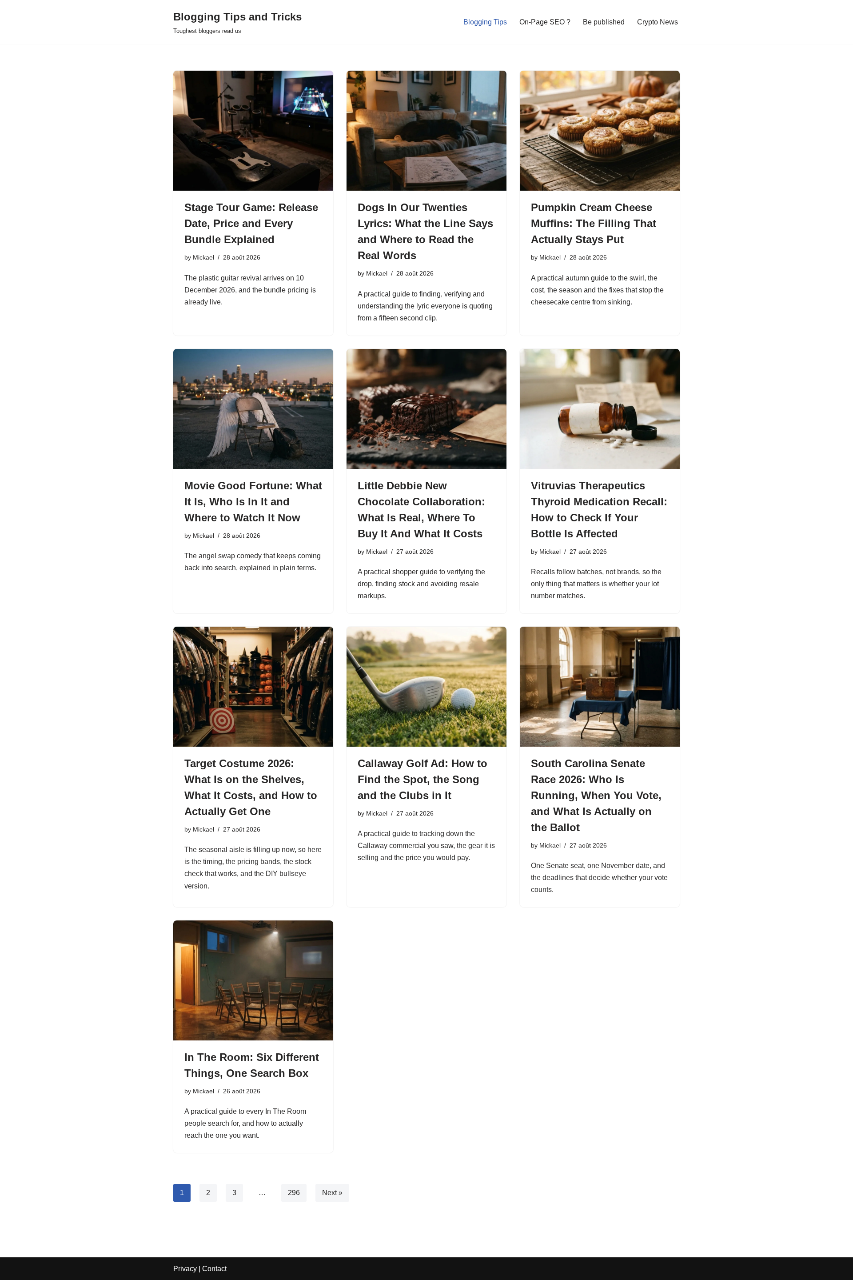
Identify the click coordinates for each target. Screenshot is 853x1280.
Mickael (203, 257)
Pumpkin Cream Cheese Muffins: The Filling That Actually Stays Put (593, 223)
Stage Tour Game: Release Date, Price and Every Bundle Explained (251, 223)
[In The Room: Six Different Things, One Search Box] (253, 980)
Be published (604, 22)
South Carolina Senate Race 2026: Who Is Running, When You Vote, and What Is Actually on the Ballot (596, 795)
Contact (214, 1268)
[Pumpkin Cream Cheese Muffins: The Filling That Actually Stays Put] (600, 131)
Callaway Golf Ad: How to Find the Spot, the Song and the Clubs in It (422, 779)
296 (294, 1192)
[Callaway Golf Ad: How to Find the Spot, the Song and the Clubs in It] (426, 687)
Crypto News (657, 22)
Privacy (185, 1268)
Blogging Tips (485, 22)
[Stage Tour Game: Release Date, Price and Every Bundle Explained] (253, 131)
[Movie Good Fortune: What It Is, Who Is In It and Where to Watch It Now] (253, 409)
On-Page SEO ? (544, 22)
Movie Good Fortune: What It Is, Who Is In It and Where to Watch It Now (253, 502)
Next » (332, 1192)
